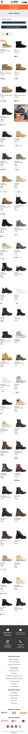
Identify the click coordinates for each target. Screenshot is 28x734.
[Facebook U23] (8, 727)
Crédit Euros (14, 692)
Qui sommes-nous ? (14, 670)
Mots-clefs (14, 700)
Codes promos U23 (14, 681)
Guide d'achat (14, 698)
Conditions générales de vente (14, 676)
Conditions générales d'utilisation (14, 678)
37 (13, 22)
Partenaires (14, 673)
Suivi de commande (14, 662)
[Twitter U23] (12, 727)
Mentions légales (14, 732)
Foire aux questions (14, 695)
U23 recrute (14, 683)
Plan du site (14, 703)
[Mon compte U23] (24, 2)
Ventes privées (14, 686)
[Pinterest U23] (16, 727)
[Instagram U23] (20, 727)
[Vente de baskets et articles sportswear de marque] (14, 2)
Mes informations (14, 659)
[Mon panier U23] (26, 2)
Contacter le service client (14, 664)
